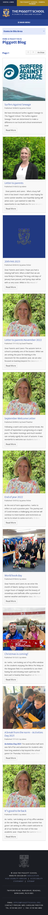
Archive (41, 52)
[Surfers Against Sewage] (24, 79)
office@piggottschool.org (27, 902)
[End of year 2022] (24, 472)
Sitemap (31, 881)
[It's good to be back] (24, 786)
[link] (28, 52)
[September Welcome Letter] (24, 393)
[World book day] (24, 550)
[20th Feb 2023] (24, 236)
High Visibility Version (16, 878)
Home (4, 39)
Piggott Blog (16, 39)
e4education (33, 876)
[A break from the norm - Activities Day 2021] (24, 707)
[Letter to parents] (24, 158)
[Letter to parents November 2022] (24, 315)
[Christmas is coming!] (24, 629)
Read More (11, 130)
